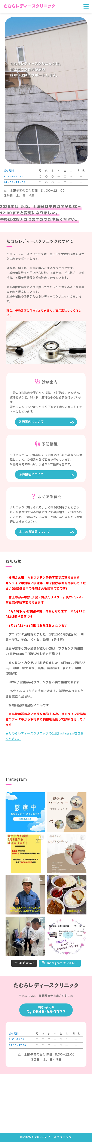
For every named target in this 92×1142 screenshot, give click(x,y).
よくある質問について (34, 532)
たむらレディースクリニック (29, 6)
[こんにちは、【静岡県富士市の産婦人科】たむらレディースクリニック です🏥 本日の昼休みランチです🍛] (66, 894)
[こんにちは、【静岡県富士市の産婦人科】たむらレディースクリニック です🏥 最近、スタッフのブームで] (66, 812)
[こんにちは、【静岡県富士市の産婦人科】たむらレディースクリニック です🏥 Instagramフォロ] (66, 936)
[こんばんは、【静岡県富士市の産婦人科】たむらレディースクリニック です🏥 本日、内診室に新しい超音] (25, 936)
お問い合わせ (49, 1010)
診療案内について (31, 421)
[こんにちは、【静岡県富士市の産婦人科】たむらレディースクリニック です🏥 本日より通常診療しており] (25, 812)
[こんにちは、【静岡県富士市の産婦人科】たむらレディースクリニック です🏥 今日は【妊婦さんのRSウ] (66, 853)
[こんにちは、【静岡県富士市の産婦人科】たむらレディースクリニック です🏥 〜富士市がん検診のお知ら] (25, 853)
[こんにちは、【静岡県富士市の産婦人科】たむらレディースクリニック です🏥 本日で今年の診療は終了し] (25, 894)
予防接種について (31, 474)
